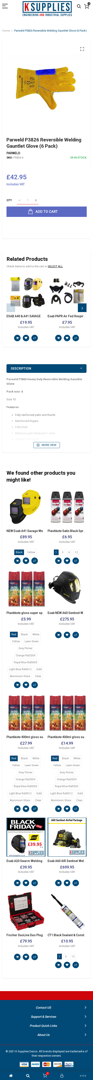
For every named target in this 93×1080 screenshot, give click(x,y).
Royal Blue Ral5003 (25, 662)
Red (13, 634)
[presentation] (10, 307)
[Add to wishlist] (26, 338)
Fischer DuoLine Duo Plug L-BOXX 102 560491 (38, 935)
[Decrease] (19, 200)
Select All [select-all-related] (55, 266)
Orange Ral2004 (25, 655)
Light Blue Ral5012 (20, 669)
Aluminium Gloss (20, 676)
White (35, 634)
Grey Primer (25, 648)
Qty (9, 200)
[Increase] (35, 200)
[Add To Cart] (17, 338)
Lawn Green (32, 641)
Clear (38, 676)
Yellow (31, 552)
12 (76, 552)
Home (6, 30)
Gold (39, 669)
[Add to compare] (34, 338)
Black (19, 552)
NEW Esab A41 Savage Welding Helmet (33, 531)
